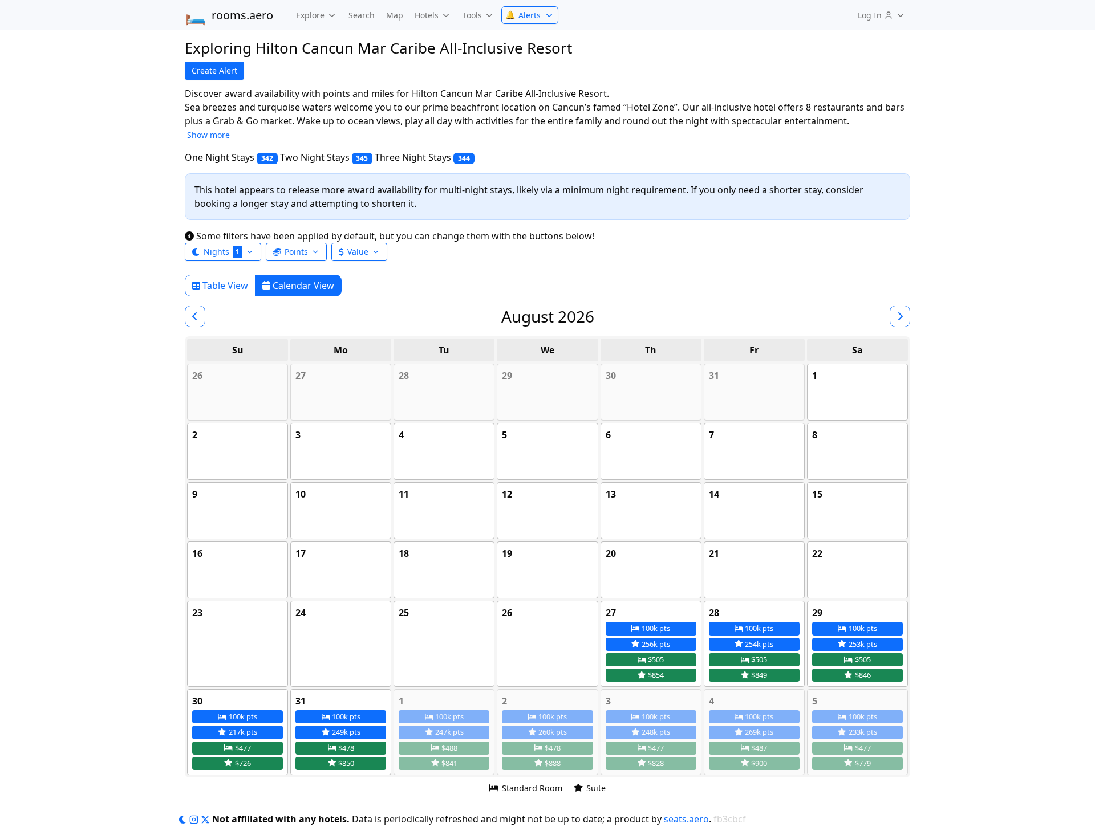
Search (361, 15)
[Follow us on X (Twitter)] (206, 819)
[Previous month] (195, 316)
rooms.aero (229, 15)
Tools (472, 15)
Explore (310, 15)
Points (296, 251)
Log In (870, 15)
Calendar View (302, 285)
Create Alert (214, 70)
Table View (224, 285)
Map (394, 15)
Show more (208, 134)
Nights (222, 251)
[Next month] (900, 316)
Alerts (523, 15)
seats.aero (686, 819)
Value (357, 251)
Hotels (427, 15)
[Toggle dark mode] (183, 819)
